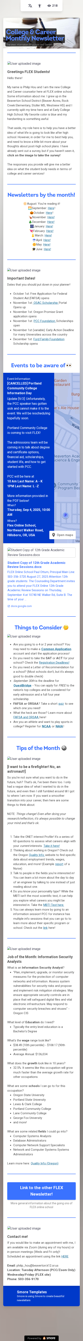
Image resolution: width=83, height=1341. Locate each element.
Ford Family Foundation (48, 339)
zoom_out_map (71, 65)
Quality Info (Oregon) (44, 1163)
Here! (51, 217)
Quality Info (37, 855)
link (45, 928)
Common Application (56, 649)
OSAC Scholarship (46, 303)
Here (51, 208)
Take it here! (52, 846)
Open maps (62, 535)
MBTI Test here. (53, 905)
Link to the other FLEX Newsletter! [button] (41, 1191)
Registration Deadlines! (54, 662)
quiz (61, 703)
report (59, 864)
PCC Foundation (45, 321)
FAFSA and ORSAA (26, 717)
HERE (64, 1256)
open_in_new (64, 65)
